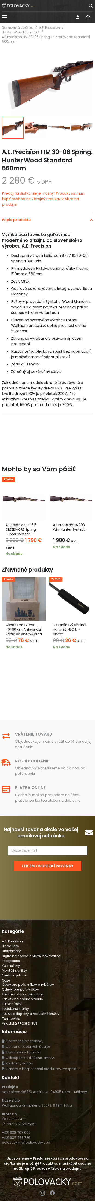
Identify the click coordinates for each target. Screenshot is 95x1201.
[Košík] (88, 17)
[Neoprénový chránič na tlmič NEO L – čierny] (71, 599)
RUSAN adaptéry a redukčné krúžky (30, 1013)
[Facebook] (52, 1192)
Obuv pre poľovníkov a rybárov (28, 984)
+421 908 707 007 (16, 1132)
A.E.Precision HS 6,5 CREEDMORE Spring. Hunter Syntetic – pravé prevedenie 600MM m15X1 (21, 534)
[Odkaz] (77, 17)
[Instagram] (42, 1193)
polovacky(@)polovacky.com (26, 1142)
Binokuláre (10, 946)
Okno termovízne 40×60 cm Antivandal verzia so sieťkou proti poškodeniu (24, 631)
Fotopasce (11, 960)
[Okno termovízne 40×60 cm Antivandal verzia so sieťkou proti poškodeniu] (24, 599)
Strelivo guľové (14, 975)
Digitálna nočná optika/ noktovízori (31, 956)
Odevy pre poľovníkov (20, 989)
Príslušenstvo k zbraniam (22, 994)
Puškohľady (11, 1004)
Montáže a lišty (14, 970)
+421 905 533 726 (16, 1137)
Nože (6, 980)
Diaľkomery (11, 951)
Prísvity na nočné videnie (22, 999)
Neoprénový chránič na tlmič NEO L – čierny (70, 629)
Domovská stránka (17, 27)
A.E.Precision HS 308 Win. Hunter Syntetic (69, 527)
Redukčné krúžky (15, 1008)
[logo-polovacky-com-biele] (18, 5)
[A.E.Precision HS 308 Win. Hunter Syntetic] (71, 499)
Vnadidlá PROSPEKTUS (19, 1023)
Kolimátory (11, 965)
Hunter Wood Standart (20, 32)
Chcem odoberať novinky (47, 865)
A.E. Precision (49, 27)
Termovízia (11, 1018)
